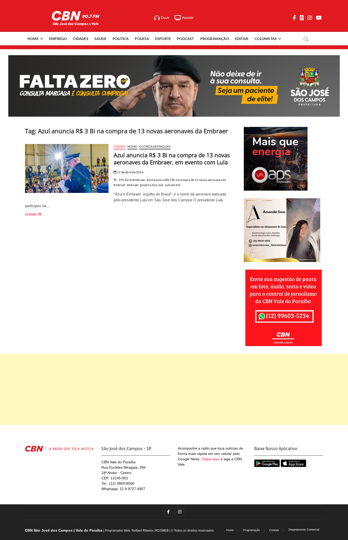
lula (161, 185)
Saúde (100, 38)
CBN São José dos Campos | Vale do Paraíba (63, 530)
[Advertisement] (174, 389)
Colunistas (266, 38)
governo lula (148, 185)
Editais (241, 38)
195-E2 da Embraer (131, 180)
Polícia (142, 38)
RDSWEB (162, 530)
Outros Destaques (154, 146)
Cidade (119, 146)
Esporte (163, 38)
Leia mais (37, 214)
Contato (274, 530)
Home (33, 38)
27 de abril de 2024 (129, 172)
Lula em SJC (173, 185)
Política (121, 38)
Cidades (80, 38)
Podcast (185, 38)
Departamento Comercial (303, 529)
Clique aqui (211, 459)
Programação (214, 38)
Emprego (58, 38)
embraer (133, 185)
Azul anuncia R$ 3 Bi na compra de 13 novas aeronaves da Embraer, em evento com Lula (172, 158)
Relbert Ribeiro (142, 530)
